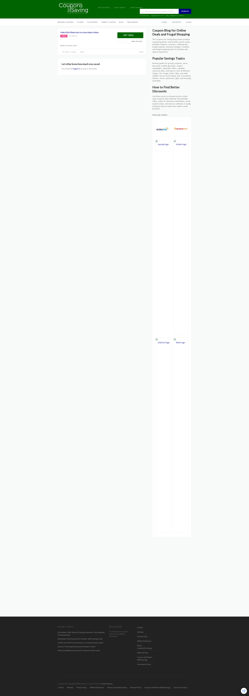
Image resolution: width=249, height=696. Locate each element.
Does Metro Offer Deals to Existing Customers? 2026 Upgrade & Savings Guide (81, 633)
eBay (167, 15)
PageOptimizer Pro (158, 15)
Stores (80, 22)
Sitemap (140, 632)
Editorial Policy (142, 653)
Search (185, 11)
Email (141, 52)
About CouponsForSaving (144, 647)
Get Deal (128, 35)
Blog (121, 22)
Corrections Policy (144, 664)
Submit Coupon (108, 22)
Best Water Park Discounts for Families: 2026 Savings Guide (80, 639)
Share (82, 52)
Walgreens (173, 15)
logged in (76, 69)
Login (188, 22)
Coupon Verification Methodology (144, 658)
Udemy (180, 15)
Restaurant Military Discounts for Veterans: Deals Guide (79, 650)
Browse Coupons (66, 22)
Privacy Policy (142, 636)
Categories (92, 22)
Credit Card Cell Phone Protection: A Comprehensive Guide (80, 643)
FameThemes (107, 684)
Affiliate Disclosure (144, 641)
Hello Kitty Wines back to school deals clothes (79, 32)
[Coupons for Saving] (74, 8)
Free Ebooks (132, 22)
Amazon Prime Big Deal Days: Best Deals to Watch (77, 647)
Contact (140, 627)
